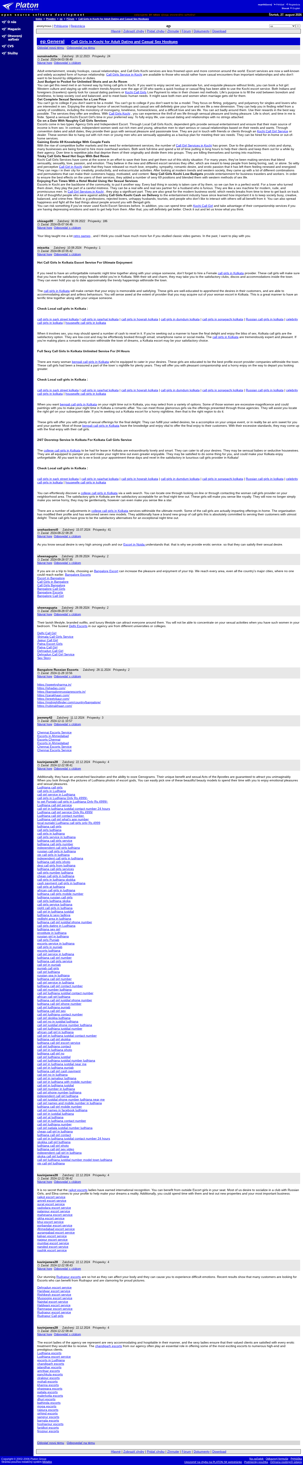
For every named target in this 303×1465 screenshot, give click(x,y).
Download (219, 31)
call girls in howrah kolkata (139, 319)
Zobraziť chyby (133, 31)
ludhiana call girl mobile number (59, 1106)
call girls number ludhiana (55, 872)
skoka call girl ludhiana (53, 1156)
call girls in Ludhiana (51, 791)
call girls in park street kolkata (58, 319)
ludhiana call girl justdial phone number (64, 922)
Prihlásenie (61, 26)
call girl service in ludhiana (55, 954)
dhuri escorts (46, 1399)
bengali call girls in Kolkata (90, 362)
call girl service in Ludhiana (56, 794)
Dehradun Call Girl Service (56, 654)
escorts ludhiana (48, 950)
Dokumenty (202, 31)
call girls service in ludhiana (56, 837)
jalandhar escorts (49, 1367)
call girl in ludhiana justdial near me (62, 1064)
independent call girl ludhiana (57, 1096)
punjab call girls (48, 968)
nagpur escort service (52, 1239)
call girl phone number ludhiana (59, 1092)
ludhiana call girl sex (51, 1011)
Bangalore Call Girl (50, 596)
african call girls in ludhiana (56, 890)
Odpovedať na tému (81, 47)
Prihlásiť (280, 4)
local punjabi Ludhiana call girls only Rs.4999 (68, 823)
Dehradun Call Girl (50, 651)
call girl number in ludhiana (56, 1089)
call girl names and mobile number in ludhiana (69, 1103)
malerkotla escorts (50, 1395)
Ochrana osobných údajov (286, 1462)
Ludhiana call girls (50, 787)
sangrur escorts (48, 1417)
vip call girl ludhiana (51, 1163)
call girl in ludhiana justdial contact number (67, 1035)
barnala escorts (48, 1420)
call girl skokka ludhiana (54, 1018)
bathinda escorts (49, 1402)
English (296, 8)
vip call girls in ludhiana (53, 855)
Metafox (47, 1462)
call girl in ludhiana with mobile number (64, 1082)
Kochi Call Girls (135, 92)
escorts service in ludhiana (56, 943)
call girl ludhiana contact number (60, 1014)
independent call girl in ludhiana (59, 1152)
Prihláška (296, 1458)
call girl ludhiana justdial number (59, 1028)
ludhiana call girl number (54, 957)
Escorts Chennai (48, 739)
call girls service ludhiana (54, 904)
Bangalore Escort (106, 571)
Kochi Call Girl (203, 205)
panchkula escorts (50, 1374)
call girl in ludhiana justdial (55, 911)
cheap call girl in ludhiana (55, 1131)
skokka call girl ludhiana (54, 1142)
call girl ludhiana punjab (53, 1007)
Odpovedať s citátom (67, 63)
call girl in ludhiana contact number (61, 1121)
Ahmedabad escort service (56, 1229)
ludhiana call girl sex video (55, 1149)
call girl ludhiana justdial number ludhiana (66, 1060)
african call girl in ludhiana (55, 1032)
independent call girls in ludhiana (60, 858)
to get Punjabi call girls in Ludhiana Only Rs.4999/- (72, 801)
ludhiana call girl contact (54, 1135)
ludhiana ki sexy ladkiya (53, 915)
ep (61, 19)
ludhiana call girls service (54, 840)
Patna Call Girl (47, 647)
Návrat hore (44, 63)
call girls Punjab (48, 940)
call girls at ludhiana (51, 886)
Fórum (70, 19)
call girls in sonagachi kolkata (222, 319)
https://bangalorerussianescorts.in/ (61, 691)
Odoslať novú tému (50, 47)
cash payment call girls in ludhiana (61, 883)
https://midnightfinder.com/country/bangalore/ (69, 702)
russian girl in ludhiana (53, 936)
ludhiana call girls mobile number (60, 894)
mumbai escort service (53, 1243)
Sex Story (44, 658)
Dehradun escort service (54, 1287)
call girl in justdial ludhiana (55, 1113)
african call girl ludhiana (53, 996)
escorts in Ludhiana (51, 1360)
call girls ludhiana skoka (54, 901)
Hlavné (116, 31)
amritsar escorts (48, 1371)
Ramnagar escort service (55, 1308)
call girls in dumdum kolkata (180, 319)
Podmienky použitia (256, 1462)
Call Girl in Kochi (70, 166)
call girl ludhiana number (54, 1124)
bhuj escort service (50, 1222)
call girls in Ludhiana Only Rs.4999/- (62, 798)
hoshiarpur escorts (50, 1424)
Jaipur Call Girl (47, 640)
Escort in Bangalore (51, 578)
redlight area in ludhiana (54, 918)
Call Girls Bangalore (51, 585)
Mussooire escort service (54, 1298)
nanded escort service (52, 1246)
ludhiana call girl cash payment (59, 1071)
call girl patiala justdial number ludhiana (64, 1128)
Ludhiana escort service (54, 1356)
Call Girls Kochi (119, 113)
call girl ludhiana (48, 972)
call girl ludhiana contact (54, 1046)
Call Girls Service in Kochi (124, 74)
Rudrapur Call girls (50, 1316)
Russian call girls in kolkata (264, 319)
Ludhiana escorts (49, 1353)
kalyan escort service (52, 1236)
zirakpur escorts (48, 1378)
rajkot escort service (51, 1197)
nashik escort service (52, 1250)
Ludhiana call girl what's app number (63, 819)
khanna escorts (48, 1385)
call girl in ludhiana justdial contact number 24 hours (73, 808)
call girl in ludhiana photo (54, 1050)
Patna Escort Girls (50, 643)
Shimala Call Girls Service (55, 636)
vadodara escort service (54, 1207)
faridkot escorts (48, 1427)
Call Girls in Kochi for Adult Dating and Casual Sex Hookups (113, 19)
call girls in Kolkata (231, 273)
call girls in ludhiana (51, 833)
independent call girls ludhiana (58, 847)
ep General (52, 41)
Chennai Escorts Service (54, 732)
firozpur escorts (48, 1431)
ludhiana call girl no (50, 1053)
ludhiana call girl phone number (59, 1003)
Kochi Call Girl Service (272, 131)
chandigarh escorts (108, 1346)
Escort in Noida (134, 544)
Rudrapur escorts (68, 1277)
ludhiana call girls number (55, 844)
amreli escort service (51, 1200)
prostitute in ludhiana (52, 933)
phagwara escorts (49, 1388)
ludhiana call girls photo (53, 862)
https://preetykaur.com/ (53, 698)
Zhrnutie (173, 31)
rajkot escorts (78, 1190)
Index (39, 19)
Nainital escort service (52, 1301)
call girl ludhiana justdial (54, 1057)
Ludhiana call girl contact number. (61, 816)
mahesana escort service (55, 1215)
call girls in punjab (49, 947)
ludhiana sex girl (48, 929)
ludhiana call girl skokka (54, 1039)
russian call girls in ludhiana (56, 851)
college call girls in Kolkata (62, 450)
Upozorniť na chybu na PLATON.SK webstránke (213, 1462)
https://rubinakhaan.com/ (54, 706)
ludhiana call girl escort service (58, 1042)
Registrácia (294, 4)
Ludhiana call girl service (54, 805)
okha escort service (51, 1218)
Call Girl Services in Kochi (194, 145)
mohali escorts (47, 1381)
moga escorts (46, 1406)
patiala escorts (47, 1392)
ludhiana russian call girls (55, 897)
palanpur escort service (53, 1211)
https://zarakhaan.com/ (53, 695)
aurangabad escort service (56, 1232)
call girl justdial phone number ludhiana (64, 1025)
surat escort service (51, 1204)
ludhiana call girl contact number (60, 986)
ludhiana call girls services (55, 869)
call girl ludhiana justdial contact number (65, 993)
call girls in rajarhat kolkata (100, 319)
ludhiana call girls (49, 826)
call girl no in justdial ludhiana (57, 1021)
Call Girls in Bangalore (53, 581)
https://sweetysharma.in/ (54, 684)
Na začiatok (256, 1458)
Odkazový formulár (277, 1458)
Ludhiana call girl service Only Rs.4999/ (65, 812)
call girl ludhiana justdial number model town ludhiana (74, 1160)
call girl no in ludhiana (52, 1074)
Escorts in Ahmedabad (53, 736)
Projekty (51, 19)
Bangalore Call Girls (51, 589)
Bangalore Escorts (78, 574)
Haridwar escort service (53, 1291)
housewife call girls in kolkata (85, 323)
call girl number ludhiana (54, 989)
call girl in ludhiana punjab (55, 1067)
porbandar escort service (54, 1225)
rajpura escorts (47, 1410)
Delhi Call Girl (46, 633)
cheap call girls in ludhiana (55, 876)
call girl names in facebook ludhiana (62, 1110)
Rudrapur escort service (54, 1312)
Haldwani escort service (54, 1305)
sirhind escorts (47, 1413)
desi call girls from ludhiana (56, 865)
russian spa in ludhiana (53, 975)
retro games (82, 236)
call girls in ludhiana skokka (56, 879)
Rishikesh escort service (54, 1294)
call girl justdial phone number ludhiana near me (71, 1099)
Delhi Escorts (78, 626)
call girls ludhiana (49, 830)
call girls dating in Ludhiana (56, 925)
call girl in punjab (49, 964)
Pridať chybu (156, 31)
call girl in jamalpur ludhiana (56, 1078)
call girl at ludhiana (50, 1117)
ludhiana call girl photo (53, 1145)
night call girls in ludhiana (55, 908)
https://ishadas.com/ (51, 688)
